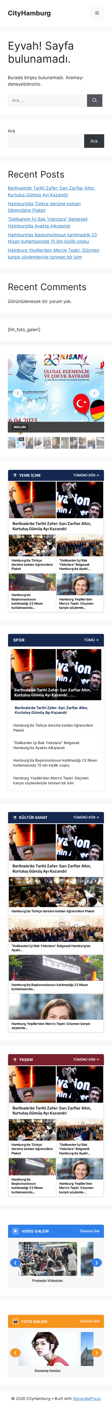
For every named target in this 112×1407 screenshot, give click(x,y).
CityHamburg (29, 13)
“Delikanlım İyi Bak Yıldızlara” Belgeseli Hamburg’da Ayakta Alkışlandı (46, 745)
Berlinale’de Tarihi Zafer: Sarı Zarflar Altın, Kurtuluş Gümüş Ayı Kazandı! (51, 710)
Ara (11, 130)
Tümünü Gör (89, 1231)
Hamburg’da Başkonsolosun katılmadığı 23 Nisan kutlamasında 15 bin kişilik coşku (55, 762)
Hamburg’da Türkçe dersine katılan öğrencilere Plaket (53, 727)
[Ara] (94, 100)
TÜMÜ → (91, 640)
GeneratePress (87, 1398)
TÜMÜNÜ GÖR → (86, 475)
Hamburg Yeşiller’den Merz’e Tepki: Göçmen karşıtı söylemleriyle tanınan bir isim (51, 780)
